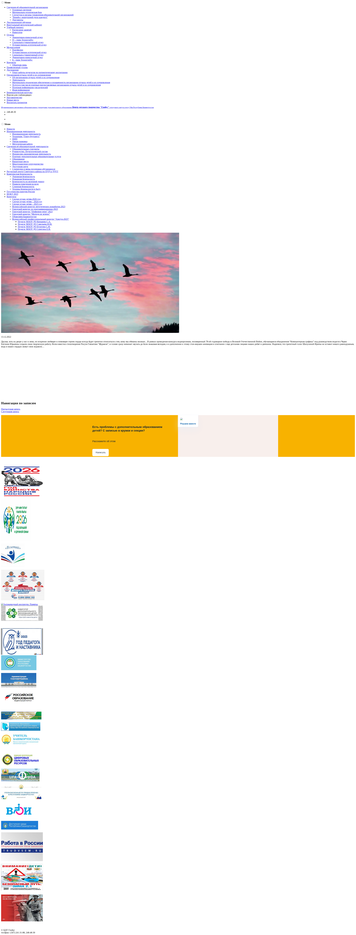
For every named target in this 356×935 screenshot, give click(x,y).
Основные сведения (21, 10)
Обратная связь (19, 65)
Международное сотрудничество (27, 164)
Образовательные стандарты (25, 149)
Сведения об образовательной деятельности (27, 146)
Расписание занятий (21, 30)
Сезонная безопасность (23, 186)
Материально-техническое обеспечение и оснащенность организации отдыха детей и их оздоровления (61, 82)
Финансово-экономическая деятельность (31, 154)
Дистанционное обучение (19, 22)
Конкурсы (11, 196)
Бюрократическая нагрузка (19, 92)
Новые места (13, 100)
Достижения (12, 70)
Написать (101, 452)
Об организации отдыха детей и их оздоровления (35, 77)
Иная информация (21, 90)
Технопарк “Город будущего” (26, 136)
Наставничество (14, 97)
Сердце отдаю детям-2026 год (26, 199)
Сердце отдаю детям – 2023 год (27, 204)
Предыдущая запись (10, 409)
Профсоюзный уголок (17, 67)
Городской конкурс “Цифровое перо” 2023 (32, 211)
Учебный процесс (15, 27)
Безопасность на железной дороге (28, 181)
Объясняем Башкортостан (24, 216)
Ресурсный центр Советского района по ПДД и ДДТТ (32, 171)
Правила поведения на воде (25, 184)
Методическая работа (22, 144)
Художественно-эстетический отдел (29, 45)
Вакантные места (20, 161)
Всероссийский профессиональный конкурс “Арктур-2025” (40, 219)
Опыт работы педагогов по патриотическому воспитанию (40, 72)
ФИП (14, 139)
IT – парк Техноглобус (22, 40)
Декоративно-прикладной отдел (27, 37)
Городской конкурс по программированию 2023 (35, 209)
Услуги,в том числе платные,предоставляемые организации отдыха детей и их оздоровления (56, 85)
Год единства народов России (21, 191)
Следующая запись (10, 411)
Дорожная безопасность (23, 176)
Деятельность (18, 80)
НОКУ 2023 (12, 194)
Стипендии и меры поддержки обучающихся (33, 169)
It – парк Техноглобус (22, 60)
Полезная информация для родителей (30, 87)
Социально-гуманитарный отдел (27, 42)
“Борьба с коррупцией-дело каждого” (30, 17)
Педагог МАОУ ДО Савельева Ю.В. (35, 224)
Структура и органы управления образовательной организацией (43, 15)
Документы (17, 20)
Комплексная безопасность (19, 174)
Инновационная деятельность (21, 131)
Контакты (11, 62)
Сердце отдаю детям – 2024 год (27, 201)
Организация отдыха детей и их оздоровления (29, 75)
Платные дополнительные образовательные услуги (36, 156)
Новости (11, 129)
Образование (18, 159)
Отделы (10, 35)
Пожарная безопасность (23, 179)
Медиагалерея (13, 47)
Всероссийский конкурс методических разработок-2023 (38, 206)
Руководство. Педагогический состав (30, 151)
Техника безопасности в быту (26, 189)
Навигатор (17, 32)
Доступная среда (20, 166)
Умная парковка (19, 141)
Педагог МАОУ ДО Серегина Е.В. (34, 229)
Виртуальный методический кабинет (24, 25)
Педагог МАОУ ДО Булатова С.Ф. (34, 226)
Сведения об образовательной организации (27, 7)
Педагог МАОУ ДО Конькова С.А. (34, 221)
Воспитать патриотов (17, 102)
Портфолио (17, 50)
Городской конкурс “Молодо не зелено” (31, 214)
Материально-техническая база (27, 12)
